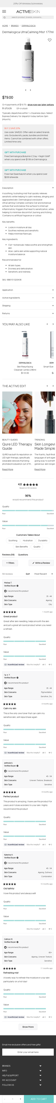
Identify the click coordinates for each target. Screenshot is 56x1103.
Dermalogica (25, 363)
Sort (28, 573)
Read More (7, 469)
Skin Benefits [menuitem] (22, 546)
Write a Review (44, 563)
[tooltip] (14, 664)
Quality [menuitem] (36, 546)
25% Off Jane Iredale (28, 3)
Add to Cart (39, 1099)
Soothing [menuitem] (13, 540)
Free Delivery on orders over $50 (28, 3)
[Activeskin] (28, 11)
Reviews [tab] (8, 555)
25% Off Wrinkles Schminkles (28, 3)
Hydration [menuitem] (28, 540)
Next (29, 90)
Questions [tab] (23, 555)
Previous (26, 90)
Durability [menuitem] (42, 540)
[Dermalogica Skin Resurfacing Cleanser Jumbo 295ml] (25, 332)
